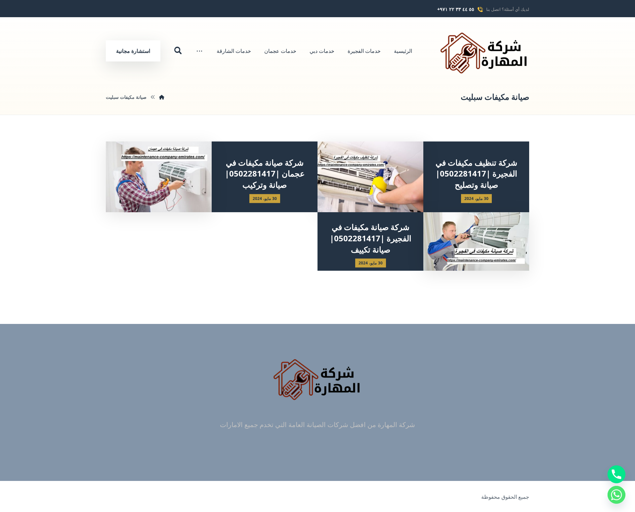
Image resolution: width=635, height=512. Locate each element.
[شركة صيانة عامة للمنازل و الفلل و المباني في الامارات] (484, 52)
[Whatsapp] (616, 495)
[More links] (199, 51)
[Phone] (616, 474)
